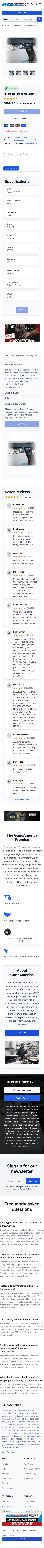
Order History (30, 1473)
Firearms (16, 26)
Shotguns (6, 1473)
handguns (12, 1233)
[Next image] (37, 50)
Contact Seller (12, 168)
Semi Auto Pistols (31, 26)
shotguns (28, 1233)
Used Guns (7, 1478)
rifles (20, 1233)
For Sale (6, 19)
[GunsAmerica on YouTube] (13, 1452)
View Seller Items (32, 143)
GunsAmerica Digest (11, 1447)
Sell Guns (22, 13)
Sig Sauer (32, 1238)
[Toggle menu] (40, 4)
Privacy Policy (26, 1189)
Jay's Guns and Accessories (20, 139)
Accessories (7, 1488)
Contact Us (29, 1506)
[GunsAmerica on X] (8, 1452)
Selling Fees (7, 1511)
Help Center (29, 1501)
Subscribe (33, 1181)
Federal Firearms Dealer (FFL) (13, 1270)
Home (6, 26)
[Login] (36, 4)
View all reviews (22, 800)
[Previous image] (7, 50)
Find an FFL (29, 1478)
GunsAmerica (12, 1405)
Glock (24, 1238)
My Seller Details (9, 1506)
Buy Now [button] (23, 111)
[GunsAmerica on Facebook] (3, 1452)
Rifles (4, 1469)
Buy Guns (22, 1033)
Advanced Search (32, 1469)
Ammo (5, 1483)
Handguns (6, 1464)
